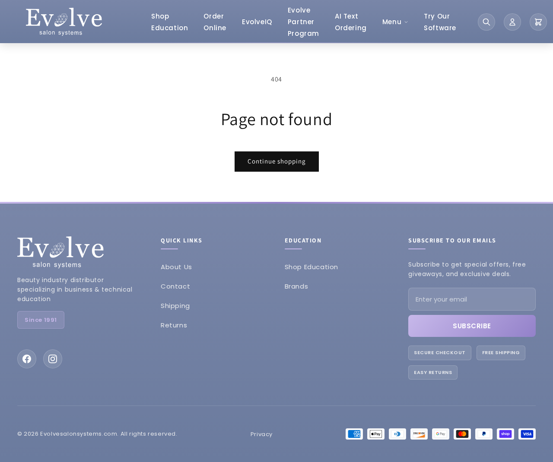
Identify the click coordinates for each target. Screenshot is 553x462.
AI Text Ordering (351, 22)
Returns (174, 325)
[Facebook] (26, 358)
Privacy (262, 434)
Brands (296, 286)
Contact (175, 286)
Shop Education (169, 22)
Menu (391, 21)
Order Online (214, 22)
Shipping (175, 305)
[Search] (486, 22)
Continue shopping (277, 161)
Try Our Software (440, 22)
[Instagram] (52, 358)
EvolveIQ (257, 21)
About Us (176, 266)
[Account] (512, 22)
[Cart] (538, 22)
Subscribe (472, 325)
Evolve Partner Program (303, 22)
